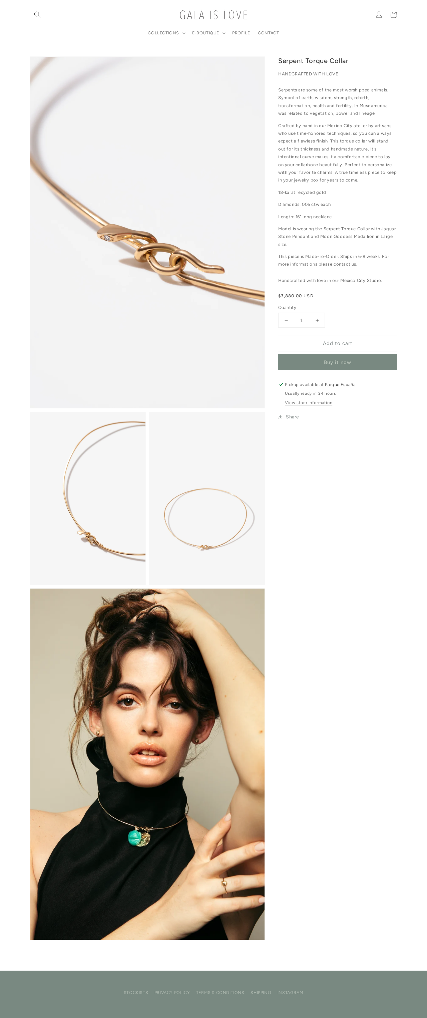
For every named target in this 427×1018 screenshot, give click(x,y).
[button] (37, 14)
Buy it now (337, 362)
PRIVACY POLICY (172, 992)
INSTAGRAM (290, 992)
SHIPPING (261, 992)
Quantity (287, 307)
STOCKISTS (136, 992)
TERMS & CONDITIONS (220, 992)
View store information (308, 402)
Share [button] (292, 417)
